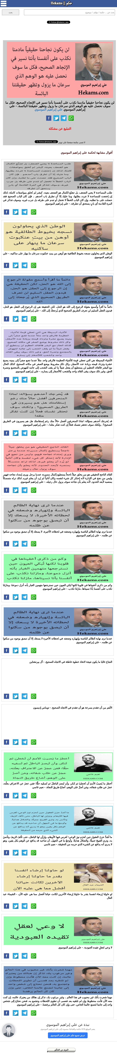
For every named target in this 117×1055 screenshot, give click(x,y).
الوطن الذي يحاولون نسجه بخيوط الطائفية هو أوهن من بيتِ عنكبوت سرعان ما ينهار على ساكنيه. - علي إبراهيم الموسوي (57, 255)
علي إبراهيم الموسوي (49, 109)
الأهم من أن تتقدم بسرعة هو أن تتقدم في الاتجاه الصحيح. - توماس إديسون (72, 707)
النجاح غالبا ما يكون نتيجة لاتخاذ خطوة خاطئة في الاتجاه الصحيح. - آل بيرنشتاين (70, 662)
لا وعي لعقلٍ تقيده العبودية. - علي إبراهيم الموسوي (85, 947)
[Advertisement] (58, 31)
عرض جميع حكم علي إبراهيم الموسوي (68, 1035)
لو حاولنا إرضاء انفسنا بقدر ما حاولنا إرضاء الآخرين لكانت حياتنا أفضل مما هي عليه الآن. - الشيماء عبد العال (57, 896)
